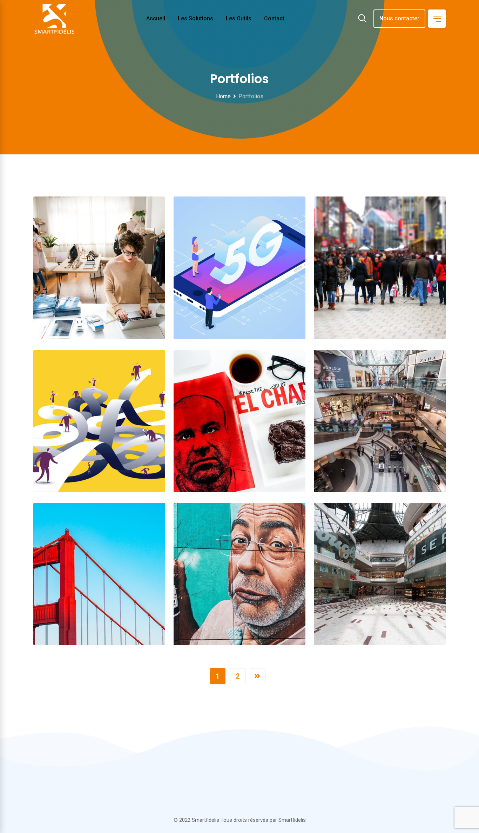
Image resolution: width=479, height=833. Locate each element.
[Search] (362, 19)
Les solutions (195, 18)
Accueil (155, 18)
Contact (274, 18)
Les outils (238, 18)
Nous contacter (399, 18)
